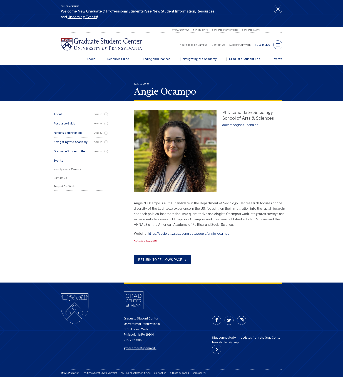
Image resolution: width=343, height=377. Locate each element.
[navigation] (278, 44)
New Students (200, 30)
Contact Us (218, 44)
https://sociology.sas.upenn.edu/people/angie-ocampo (188, 233)
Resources (206, 11)
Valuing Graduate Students (135, 373)
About (90, 59)
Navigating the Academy (200, 59)
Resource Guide (118, 59)
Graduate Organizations (225, 30)
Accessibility (199, 373)
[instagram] (241, 320)
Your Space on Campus (193, 44)
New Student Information (173, 11)
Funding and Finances (155, 59)
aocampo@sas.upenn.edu (241, 125)
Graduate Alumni (251, 30)
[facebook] (216, 320)
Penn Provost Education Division (101, 373)
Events (277, 59)
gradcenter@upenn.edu (140, 348)
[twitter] (229, 320)
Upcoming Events (82, 17)
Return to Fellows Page (160, 260)
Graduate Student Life (244, 59)
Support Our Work (240, 44)
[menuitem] (81, 114)
